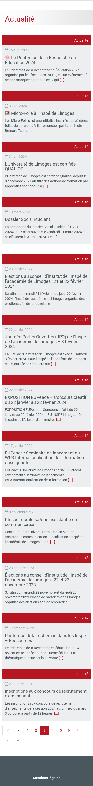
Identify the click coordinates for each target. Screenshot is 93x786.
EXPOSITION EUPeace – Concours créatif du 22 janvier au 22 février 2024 (45, 400)
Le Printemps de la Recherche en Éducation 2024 (40, 60)
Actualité (81, 40)
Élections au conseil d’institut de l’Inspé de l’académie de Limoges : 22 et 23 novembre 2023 (46, 580)
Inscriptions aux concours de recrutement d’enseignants (46, 694)
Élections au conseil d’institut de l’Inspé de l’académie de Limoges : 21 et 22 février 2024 (46, 281)
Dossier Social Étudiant (28, 219)
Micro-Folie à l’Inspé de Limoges (42, 113)
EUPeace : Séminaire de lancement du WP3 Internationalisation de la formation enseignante (44, 457)
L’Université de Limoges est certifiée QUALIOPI (40, 166)
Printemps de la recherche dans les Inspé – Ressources (45, 638)
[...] (62, 80)
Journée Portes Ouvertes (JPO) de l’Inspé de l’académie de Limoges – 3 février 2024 (45, 341)
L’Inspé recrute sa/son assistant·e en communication (41, 522)
